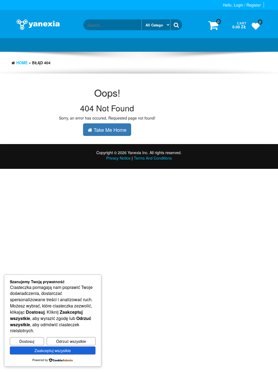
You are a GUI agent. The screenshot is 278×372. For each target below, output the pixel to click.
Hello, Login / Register (242, 5)
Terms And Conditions (153, 158)
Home (22, 62)
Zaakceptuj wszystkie (52, 350)
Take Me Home (109, 129)
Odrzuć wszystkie (71, 341)
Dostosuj (26, 341)
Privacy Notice (118, 158)
